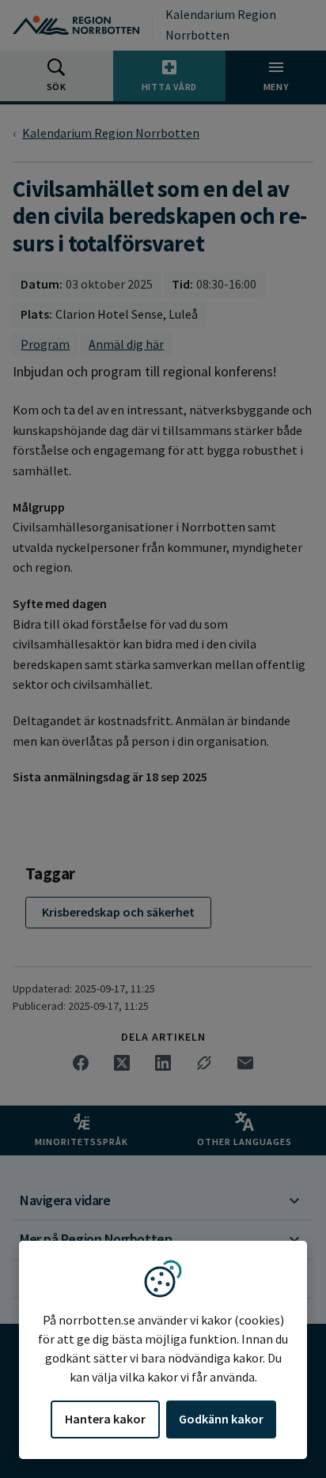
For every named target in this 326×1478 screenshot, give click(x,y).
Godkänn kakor (221, 1419)
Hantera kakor (105, 1419)
